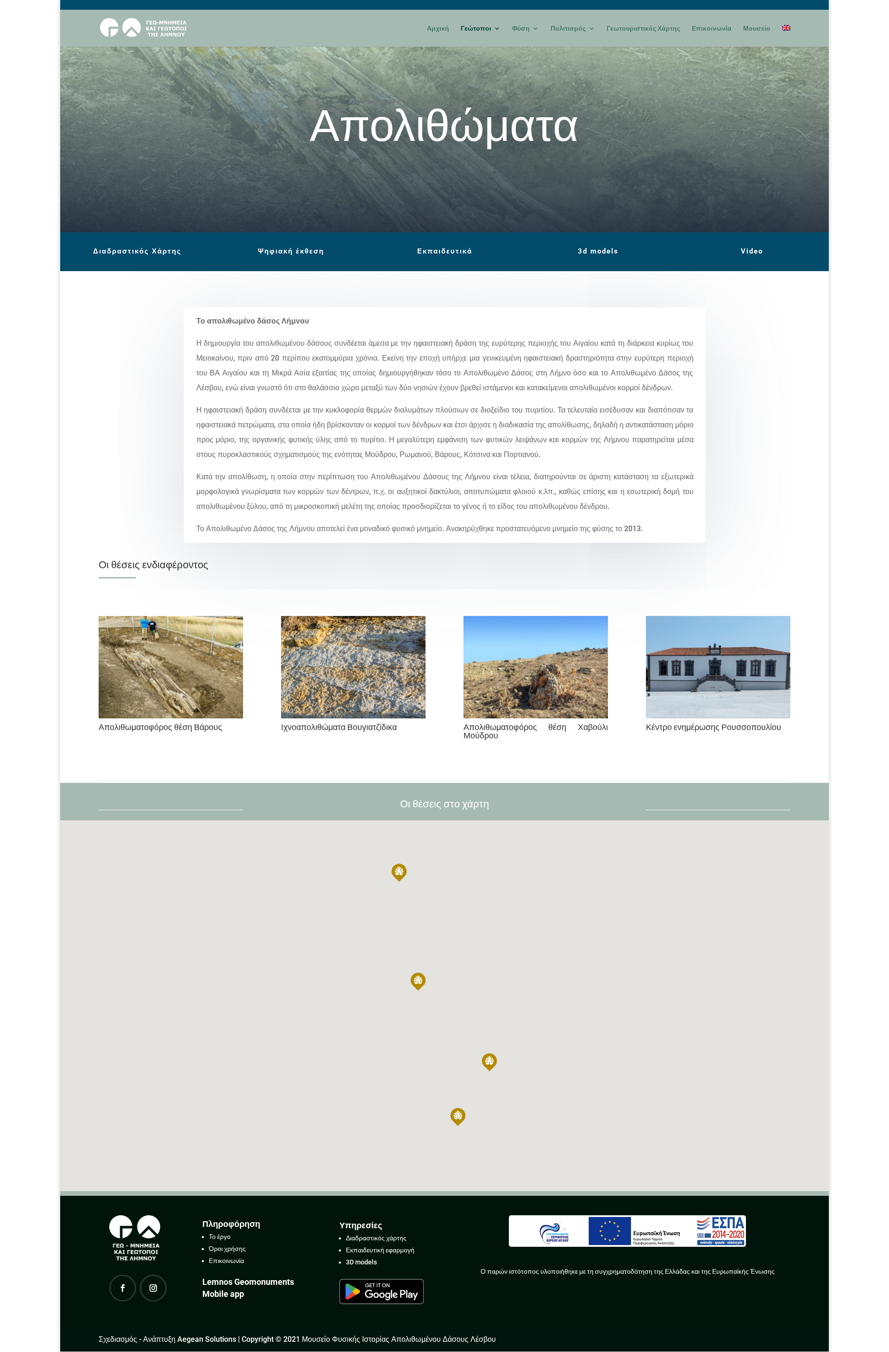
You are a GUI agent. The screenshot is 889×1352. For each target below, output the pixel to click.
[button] (418, 982)
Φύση (521, 28)
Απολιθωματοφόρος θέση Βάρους (160, 727)
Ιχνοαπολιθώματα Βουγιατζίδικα (339, 727)
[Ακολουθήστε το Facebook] (122, 1288)
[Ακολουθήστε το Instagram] (153, 1288)
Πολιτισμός (568, 28)
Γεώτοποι (476, 28)
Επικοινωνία (712, 28)
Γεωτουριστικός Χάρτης (643, 28)
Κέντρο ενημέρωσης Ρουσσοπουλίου (713, 727)
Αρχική (438, 28)
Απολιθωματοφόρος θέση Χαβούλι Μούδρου (535, 731)
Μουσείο (756, 28)
